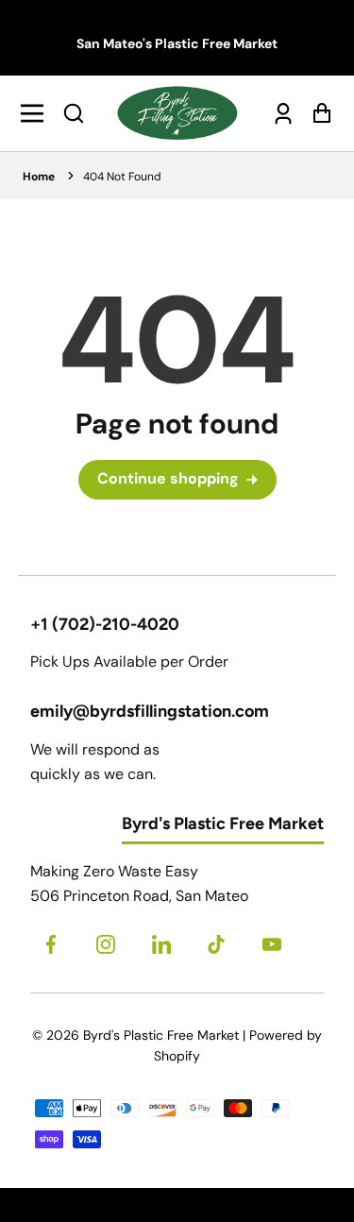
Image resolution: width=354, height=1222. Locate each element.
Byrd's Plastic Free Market (161, 1035)
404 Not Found (122, 176)
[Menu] (37, 113)
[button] (73, 113)
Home (39, 176)
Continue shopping (168, 478)
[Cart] (316, 112)
